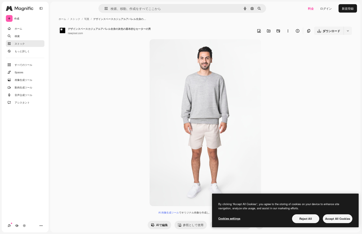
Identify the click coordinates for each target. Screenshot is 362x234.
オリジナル (178, 47)
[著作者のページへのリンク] (62, 31)
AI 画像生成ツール (168, 212)
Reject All (305, 219)
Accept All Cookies (337, 219)
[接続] (9, 225)
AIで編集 (162, 225)
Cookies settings (229, 218)
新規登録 (348, 8)
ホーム (62, 19)
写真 (86, 19)
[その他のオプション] (288, 31)
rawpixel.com (75, 33)
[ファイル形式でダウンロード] (348, 31)
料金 (311, 8)
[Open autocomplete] (104, 8)
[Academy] (16, 225)
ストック (75, 19)
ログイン (326, 8)
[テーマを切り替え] (24, 225)
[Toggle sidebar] (41, 8)
